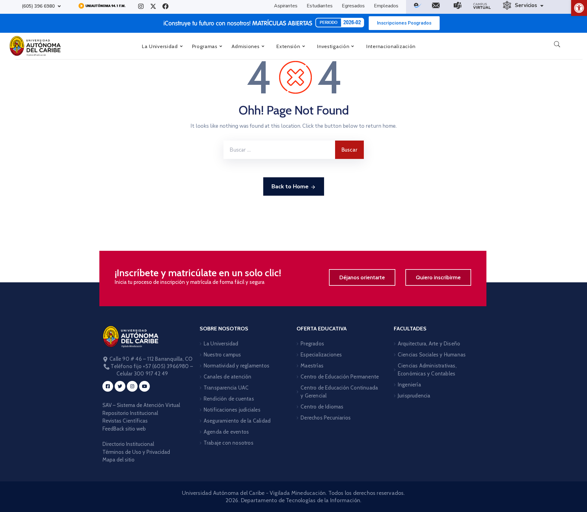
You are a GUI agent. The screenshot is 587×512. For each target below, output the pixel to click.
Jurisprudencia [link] (414, 396)
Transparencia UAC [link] (226, 388)
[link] (579, 8)
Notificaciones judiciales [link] (232, 410)
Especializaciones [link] (321, 355)
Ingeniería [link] (409, 385)
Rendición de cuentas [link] (229, 399)
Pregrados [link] (312, 344)
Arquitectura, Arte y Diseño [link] (429, 344)
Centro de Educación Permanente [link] (340, 377)
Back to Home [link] (289, 186)
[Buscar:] (279, 150)
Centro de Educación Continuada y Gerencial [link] (339, 392)
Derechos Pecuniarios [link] (326, 418)
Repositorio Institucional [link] (130, 413)
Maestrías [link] (312, 366)
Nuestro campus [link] (222, 355)
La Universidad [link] (221, 344)
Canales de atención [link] (228, 377)
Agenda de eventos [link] (226, 432)
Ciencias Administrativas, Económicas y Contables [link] (427, 370)
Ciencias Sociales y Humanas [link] (432, 355)
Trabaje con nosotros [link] (228, 443)
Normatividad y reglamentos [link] (236, 366)
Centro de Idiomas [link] (322, 407)
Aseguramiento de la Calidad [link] (237, 421)
